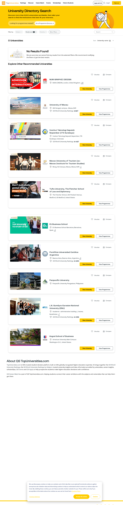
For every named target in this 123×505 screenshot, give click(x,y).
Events (48, 3)
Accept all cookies (81, 497)
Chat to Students (68, 3)
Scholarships (57, 3)
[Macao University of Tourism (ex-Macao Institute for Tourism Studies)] (45, 162)
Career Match (40, 3)
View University (87, 89)
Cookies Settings (34, 497)
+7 (59, 314)
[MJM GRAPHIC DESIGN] (45, 81)
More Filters (53, 32)
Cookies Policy (76, 491)
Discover (31, 3)
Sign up (116, 3)
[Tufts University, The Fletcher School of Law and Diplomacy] (45, 190)
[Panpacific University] (45, 282)
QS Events (19, 369)
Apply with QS (98, 3)
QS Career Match (13, 374)
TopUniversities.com (14, 365)
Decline (95, 497)
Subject (18, 32)
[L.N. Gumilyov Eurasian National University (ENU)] (45, 307)
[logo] (10, 3)
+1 (80, 167)
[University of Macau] (45, 106)
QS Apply (30, 369)
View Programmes (104, 89)
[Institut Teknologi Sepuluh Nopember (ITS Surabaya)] (45, 132)
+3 (55, 230)
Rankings (23, 3)
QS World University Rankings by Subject (38, 367)
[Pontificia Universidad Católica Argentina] (45, 254)
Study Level (30, 32)
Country (42, 32)
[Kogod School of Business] (45, 338)
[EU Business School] (45, 226)
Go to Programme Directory (44, 23)
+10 (82, 83)
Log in (108, 3)
